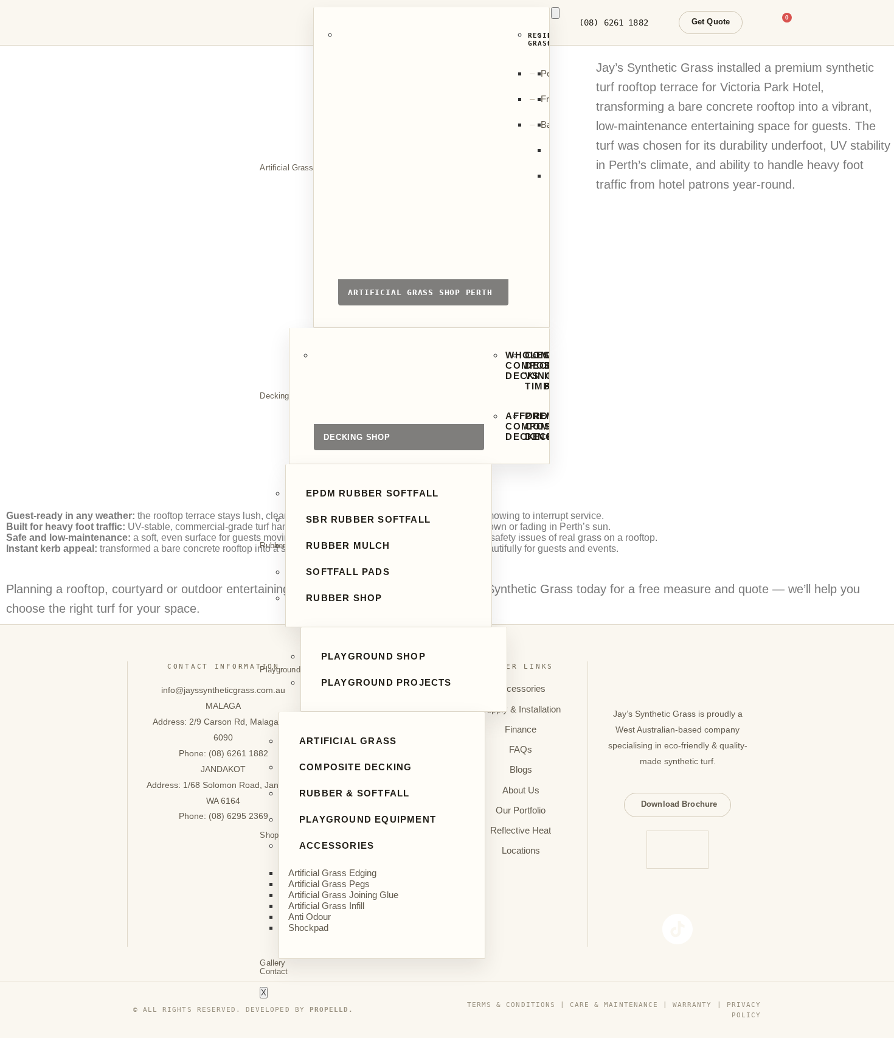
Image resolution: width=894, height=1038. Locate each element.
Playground (280, 670)
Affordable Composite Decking (504, 426)
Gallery (272, 963)
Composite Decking (355, 767)
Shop (269, 835)
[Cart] (783, 22)
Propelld (329, 1009)
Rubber (272, 546)
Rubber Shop (344, 598)
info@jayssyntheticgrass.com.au (223, 690)
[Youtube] (697, 896)
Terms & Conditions (511, 1004)
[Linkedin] (735, 896)
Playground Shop (373, 656)
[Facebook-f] (620, 896)
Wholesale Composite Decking (504, 365)
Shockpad (308, 928)
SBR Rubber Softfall (368, 519)
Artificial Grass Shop (423, 171)
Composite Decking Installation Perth (543, 370)
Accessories (336, 845)
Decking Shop (399, 404)
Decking (274, 396)
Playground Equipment (367, 819)
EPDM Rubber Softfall (372, 493)
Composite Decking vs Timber (524, 370)
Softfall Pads (348, 571)
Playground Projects (386, 682)
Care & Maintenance (614, 1004)
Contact (274, 971)
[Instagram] (658, 896)
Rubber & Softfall (354, 793)
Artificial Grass (286, 168)
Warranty (692, 1004)
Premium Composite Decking (524, 426)
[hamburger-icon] (555, 13)
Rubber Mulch (348, 545)
